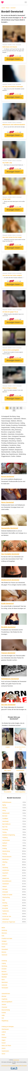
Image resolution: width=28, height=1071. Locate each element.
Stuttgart (4, 941)
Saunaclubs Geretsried (9, 528)
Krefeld (4, 1012)
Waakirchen (5, 878)
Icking (4, 810)
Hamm (3, 1048)
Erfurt (3, 1034)
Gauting (4, 913)
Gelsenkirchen (6, 993)
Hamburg (4, 930)
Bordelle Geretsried (8, 627)
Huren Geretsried (7, 502)
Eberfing (4, 903)
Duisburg (4, 960)
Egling (4, 805)
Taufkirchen (5, 911)
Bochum (4, 971)
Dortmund (4, 944)
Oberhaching (6, 897)
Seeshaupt (5, 821)
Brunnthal (5, 908)
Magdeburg (5, 1020)
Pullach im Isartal (7, 894)
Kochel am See (6, 916)
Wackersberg (6, 851)
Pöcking (4, 854)
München (4, 933)
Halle (3, 1015)
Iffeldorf (4, 845)
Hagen (3, 1040)
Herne (3, 1053)
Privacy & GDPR (12, 1065)
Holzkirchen (5, 870)
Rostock (4, 1037)
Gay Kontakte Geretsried (10, 554)
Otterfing (4, 862)
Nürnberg (4, 966)
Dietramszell (5, 813)
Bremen (4, 952)
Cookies (17, 1065)
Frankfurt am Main (7, 938)
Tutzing (4, 832)
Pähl (3, 900)
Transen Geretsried (8, 653)
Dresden (4, 969)
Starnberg (5, 867)
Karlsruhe (4, 985)
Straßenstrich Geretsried (10, 580)
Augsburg (4, 999)
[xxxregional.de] (2, 3)
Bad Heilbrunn (6, 824)
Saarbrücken (5, 1051)
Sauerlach (5, 873)
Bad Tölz (4, 826)
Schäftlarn (5, 818)
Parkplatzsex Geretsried (10, 679)
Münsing (4, 807)
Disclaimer (25, 1065)
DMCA (20, 1065)
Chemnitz (4, 1007)
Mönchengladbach (7, 1001)
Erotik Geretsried (7, 603)
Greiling (4, 848)
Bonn (3, 979)
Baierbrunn (5, 859)
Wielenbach (5, 919)
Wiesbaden (5, 987)
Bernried (4, 816)
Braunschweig (6, 1010)
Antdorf (4, 875)
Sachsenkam (6, 840)
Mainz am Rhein (6, 1045)
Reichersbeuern (6, 856)
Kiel (3, 1018)
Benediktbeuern (6, 881)
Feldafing (5, 837)
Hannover (4, 955)
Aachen (4, 1004)
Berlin (3, 927)
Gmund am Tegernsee (8, 922)
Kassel (4, 1043)
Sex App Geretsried (8, 704)
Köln (3, 935)
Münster (4, 996)
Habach (4, 886)
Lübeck (4, 1032)
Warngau (4, 889)
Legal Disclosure (4, 1065)
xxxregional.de (16, 1059)
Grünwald (5, 892)
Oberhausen (5, 1029)
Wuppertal (5, 974)
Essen (3, 946)
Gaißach (4, 843)
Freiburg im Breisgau (8, 1026)
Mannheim (5, 982)
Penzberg (5, 829)
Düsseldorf (5, 949)
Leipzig (4, 963)
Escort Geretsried (7, 476)
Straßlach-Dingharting (8, 835)
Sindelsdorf (5, 883)
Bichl (3, 865)
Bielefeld (4, 977)
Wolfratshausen (6, 802)
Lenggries (5, 905)
